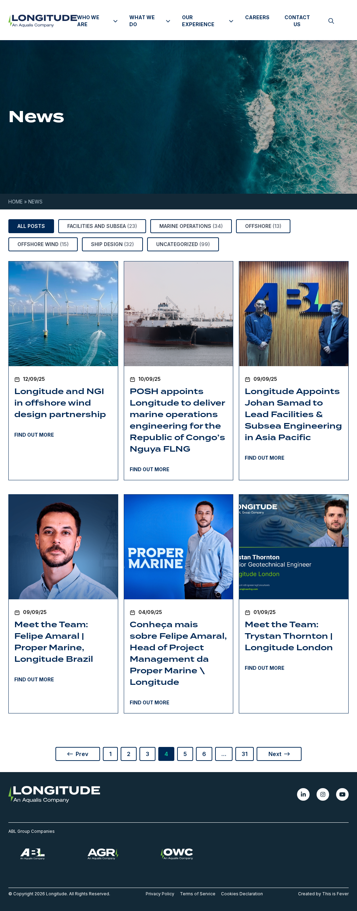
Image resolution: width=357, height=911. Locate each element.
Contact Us (297, 20)
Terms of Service (197, 893)
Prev (80, 753)
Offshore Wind (43, 244)
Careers (257, 17)
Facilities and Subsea (102, 226)
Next (276, 753)
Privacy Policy (160, 893)
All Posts (31, 226)
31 (245, 753)
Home (15, 202)
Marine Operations (191, 226)
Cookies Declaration (242, 893)
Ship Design (112, 244)
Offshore (263, 226)
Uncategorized (183, 244)
